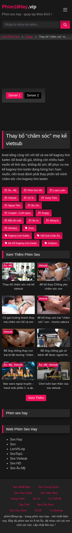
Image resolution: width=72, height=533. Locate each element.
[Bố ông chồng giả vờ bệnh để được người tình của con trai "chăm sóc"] (53, 338)
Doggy (29, 36)
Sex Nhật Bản (21, 486)
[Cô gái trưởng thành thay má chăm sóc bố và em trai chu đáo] (18, 305)
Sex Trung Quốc (48, 486)
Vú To (36, 498)
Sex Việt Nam (49, 492)
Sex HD (15, 463)
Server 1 (14, 95)
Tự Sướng (56, 510)
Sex (13, 444)
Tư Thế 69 (54, 498)
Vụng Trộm (18, 498)
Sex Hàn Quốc (23, 492)
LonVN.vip (17, 449)
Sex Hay (16, 439)
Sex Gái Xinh (45, 504)
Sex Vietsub (18, 458)
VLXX (38, 510)
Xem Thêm (36, 398)
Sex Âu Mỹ (17, 468)
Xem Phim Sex (11, 36)
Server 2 (33, 95)
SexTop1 (16, 453)
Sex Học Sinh (18, 510)
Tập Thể (23, 504)
